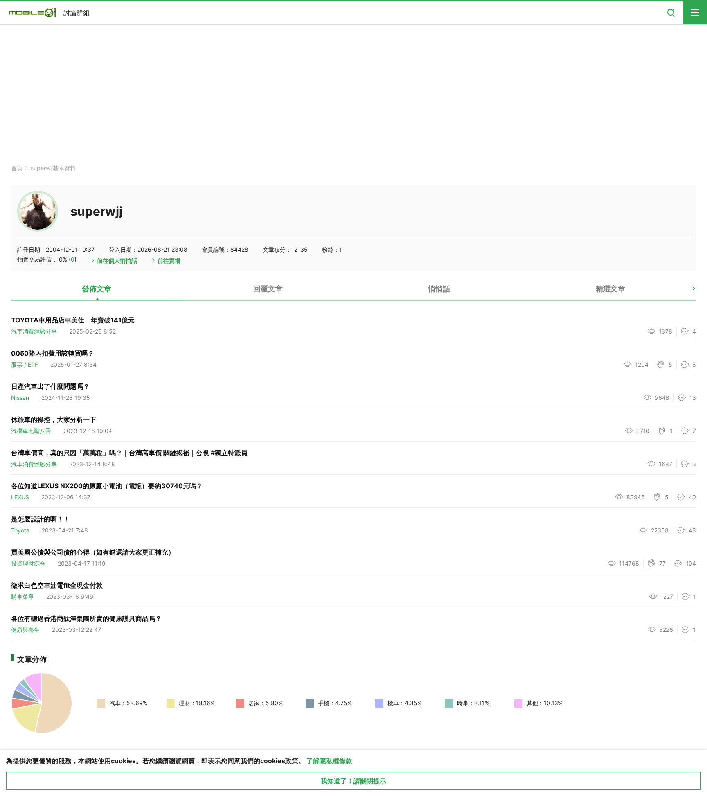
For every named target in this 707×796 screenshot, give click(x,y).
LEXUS (20, 497)
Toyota (20, 530)
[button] (687, 291)
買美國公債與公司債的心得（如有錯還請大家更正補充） (93, 552)
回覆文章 (268, 288)
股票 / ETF (24, 364)
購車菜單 (22, 596)
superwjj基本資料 (53, 168)
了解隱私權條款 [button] (329, 761)
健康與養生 (25, 629)
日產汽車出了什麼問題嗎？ (50, 386)
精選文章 (610, 288)
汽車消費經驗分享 (34, 331)
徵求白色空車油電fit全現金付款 (57, 585)
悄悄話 (439, 288)
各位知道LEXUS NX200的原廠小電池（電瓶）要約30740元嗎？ (107, 486)
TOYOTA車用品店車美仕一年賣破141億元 (73, 320)
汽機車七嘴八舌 (31, 430)
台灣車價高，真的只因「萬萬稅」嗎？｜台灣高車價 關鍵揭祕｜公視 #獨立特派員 (129, 453)
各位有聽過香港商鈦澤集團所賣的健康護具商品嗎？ (86, 618)
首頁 (17, 168)
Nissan (20, 397)
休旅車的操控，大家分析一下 (53, 419)
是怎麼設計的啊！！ (40, 519)
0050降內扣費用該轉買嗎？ (52, 353)
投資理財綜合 (28, 563)
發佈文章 (96, 288)
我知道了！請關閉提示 (353, 781)
